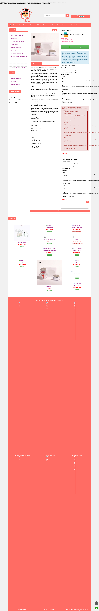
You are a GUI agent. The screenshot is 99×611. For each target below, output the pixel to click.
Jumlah (62, 204)
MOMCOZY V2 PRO (77, 227)
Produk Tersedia (52, 25)
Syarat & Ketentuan (31, 25)
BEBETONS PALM (22, 242)
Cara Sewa (23, 25)
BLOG (41, 25)
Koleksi (12, 72)
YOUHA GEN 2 (77, 285)
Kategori (12, 29)
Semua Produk (60, 25)
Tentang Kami (16, 25)
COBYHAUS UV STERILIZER (49, 250)
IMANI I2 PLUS (49, 286)
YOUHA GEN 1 (49, 227)
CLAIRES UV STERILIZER (77, 274)
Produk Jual (68, 25)
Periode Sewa (64, 199)
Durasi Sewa (64, 153)
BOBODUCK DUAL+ (77, 250)
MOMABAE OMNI (77, 239)
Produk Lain (12, 218)
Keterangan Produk (36, 63)
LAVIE (77, 262)
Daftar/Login (74, 25)
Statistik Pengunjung (15, 91)
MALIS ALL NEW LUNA (49, 239)
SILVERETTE (22, 262)
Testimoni (45, 25)
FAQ (38, 25)
